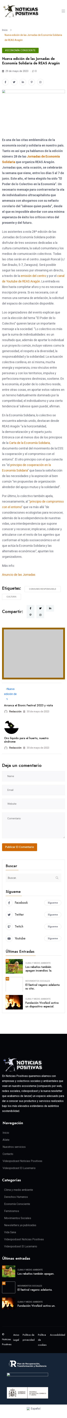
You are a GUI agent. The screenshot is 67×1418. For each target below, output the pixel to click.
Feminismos (11, 1211)
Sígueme (53, 903)
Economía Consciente (17, 1204)
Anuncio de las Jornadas (18, 574)
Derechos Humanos (16, 1197)
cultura (11, 597)
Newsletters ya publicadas (20, 1225)
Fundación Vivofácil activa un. (36, 1306)
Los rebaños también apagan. (36, 1274)
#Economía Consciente (20, 50)
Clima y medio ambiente (38, 963)
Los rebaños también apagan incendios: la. (38, 969)
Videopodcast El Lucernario (19, 1168)
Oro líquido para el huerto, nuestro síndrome (26, 740)
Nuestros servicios (14, 1147)
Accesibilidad (57, 1335)
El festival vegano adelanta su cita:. (42, 986)
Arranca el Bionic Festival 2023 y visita (28, 705)
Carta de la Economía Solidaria (29, 443)
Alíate (6, 1139)
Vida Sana (10, 1232)
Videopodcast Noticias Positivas (22, 1161)
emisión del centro (34, 276)
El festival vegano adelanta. (35, 1290)
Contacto (8, 1154)
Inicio (5, 30)
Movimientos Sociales (37, 981)
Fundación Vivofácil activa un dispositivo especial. (42, 1004)
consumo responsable (42, 589)
